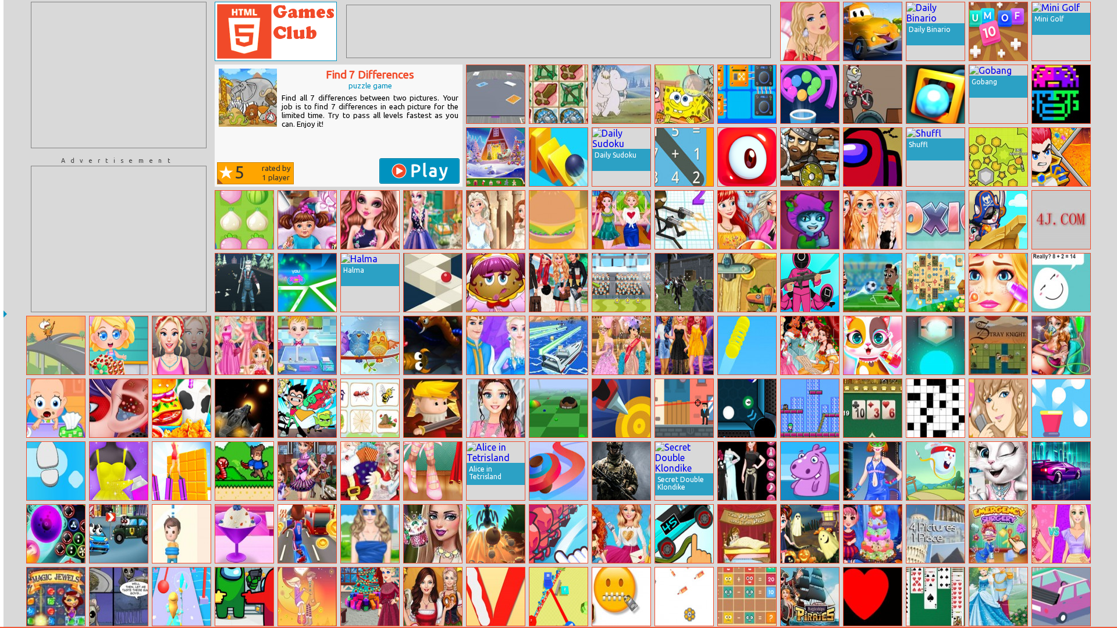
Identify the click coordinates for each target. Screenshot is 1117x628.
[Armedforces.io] (621, 471)
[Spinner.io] (558, 471)
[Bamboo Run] (181, 471)
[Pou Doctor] (495, 282)
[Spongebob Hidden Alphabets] (684, 94)
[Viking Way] (809, 157)
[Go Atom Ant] (56, 345)
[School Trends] (307, 471)
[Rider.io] (307, 282)
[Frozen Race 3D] (181, 596)
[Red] (872, 596)
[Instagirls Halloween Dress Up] (747, 471)
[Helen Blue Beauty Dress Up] (370, 533)
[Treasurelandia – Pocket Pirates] (998, 219)
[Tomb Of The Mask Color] (1061, 94)
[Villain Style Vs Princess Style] (621, 219)
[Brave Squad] (433, 408)
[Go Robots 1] (872, 94)
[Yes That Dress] (118, 471)
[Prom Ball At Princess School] (621, 345)
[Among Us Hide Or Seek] (872, 157)
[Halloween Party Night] (872, 533)
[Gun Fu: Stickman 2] (684, 219)
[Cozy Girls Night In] (621, 533)
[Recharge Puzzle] (747, 94)
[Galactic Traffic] (1061, 471)
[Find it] (809, 471)
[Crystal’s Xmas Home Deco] (370, 596)
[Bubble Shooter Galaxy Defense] (56, 533)
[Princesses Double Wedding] (495, 219)
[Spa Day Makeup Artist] (998, 282)
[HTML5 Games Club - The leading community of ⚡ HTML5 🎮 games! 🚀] (275, 31)
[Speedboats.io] (558, 345)
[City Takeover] (558, 596)
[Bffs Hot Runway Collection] (1061, 219)
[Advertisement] (118, 75)
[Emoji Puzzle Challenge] (621, 596)
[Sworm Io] (433, 345)
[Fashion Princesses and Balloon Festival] (747, 219)
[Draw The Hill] (684, 533)
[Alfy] (809, 219)
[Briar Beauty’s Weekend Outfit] (370, 219)
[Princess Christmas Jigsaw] (809, 345)
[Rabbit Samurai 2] (935, 471)
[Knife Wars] (621, 408)
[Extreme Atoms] (935, 94)
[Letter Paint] (495, 596)
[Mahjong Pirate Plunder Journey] (935, 282)
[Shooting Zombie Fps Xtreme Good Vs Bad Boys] (684, 282)
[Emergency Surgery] (998, 533)
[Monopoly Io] (495, 94)
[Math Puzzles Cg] (747, 596)
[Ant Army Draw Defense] (495, 533)
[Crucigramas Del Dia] (935, 408)
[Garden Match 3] (244, 219)
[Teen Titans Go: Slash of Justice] (307, 408)
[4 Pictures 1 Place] (935, 533)
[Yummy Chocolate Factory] (118, 345)
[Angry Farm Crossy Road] (244, 282)
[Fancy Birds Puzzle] (370, 345)
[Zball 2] (433, 282)
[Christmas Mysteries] (495, 157)
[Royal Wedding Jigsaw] (998, 596)
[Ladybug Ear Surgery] (118, 408)
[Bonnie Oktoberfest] (433, 596)
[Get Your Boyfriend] (998, 408)
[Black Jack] (872, 408)
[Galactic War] (244, 408)
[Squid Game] (809, 282)
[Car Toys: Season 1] (118, 533)
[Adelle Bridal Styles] (998, 471)
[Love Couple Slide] (307, 596)
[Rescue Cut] (181, 533)
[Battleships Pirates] (809, 596)
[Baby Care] (56, 408)
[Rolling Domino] (558, 157)
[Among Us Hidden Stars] (244, 596)
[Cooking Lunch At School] (181, 408)
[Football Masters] (872, 282)
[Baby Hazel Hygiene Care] (307, 345)
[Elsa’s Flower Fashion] (433, 219)
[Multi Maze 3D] (809, 94)
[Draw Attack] (558, 533)
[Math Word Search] (684, 157)
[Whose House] (370, 408)
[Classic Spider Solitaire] (935, 596)
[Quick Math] (1061, 282)
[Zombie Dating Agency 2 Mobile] (118, 596)
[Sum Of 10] (998, 31)
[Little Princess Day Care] (307, 219)
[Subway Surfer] (307, 533)
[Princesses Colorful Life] (872, 219)
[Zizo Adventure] (809, 408)
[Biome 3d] (558, 408)
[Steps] (56, 471)
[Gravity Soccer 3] (621, 282)
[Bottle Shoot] (684, 596)
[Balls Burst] (1061, 408)
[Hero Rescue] (1061, 157)
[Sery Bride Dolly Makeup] (433, 533)
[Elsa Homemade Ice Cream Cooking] (244, 533)
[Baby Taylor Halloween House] (809, 533)
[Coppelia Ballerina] (433, 471)
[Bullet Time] (684, 408)
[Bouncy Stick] (747, 345)
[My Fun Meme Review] (181, 345)
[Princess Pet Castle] (872, 345)
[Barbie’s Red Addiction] (809, 31)
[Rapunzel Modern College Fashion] (495, 408)
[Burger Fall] (558, 219)
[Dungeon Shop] (558, 94)
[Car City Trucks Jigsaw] (872, 31)
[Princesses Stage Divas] (684, 345)
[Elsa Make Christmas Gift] (370, 471)
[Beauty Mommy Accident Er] (1061, 345)
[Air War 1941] (747, 282)
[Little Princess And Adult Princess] (244, 345)
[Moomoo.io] (998, 157)
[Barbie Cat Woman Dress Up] (872, 471)
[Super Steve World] (244, 471)
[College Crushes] (558, 282)
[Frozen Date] (495, 345)
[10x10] (935, 219)
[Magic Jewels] (56, 596)
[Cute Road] (1061, 596)
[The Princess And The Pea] (747, 533)
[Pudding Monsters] (747, 157)
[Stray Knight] (998, 345)
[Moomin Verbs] (621, 94)
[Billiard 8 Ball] (747, 408)
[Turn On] (935, 345)
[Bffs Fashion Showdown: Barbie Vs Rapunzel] (1061, 533)
